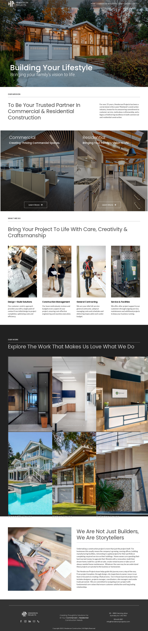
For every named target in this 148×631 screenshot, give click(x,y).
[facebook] (21, 621)
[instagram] (25, 621)
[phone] (38, 621)
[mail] (34, 621)
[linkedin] (30, 621)
